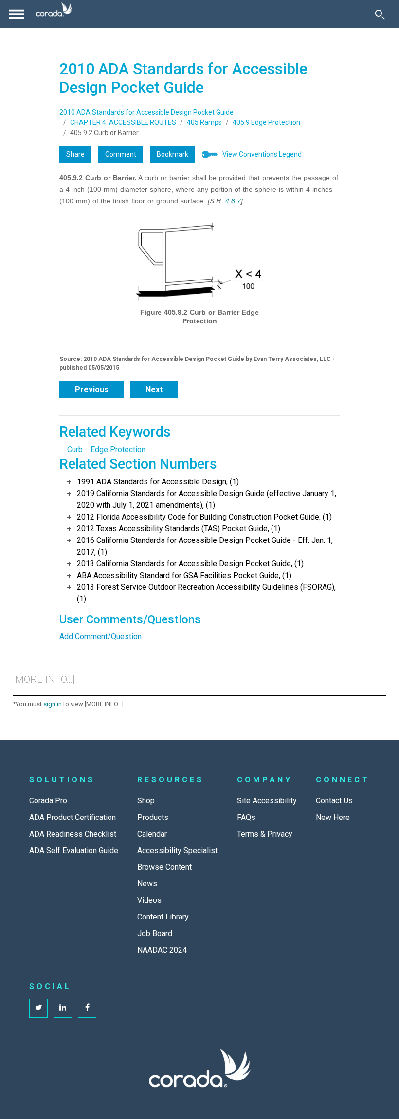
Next (154, 389)
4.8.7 (233, 201)
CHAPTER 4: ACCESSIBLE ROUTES (123, 122)
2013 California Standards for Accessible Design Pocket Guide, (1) (190, 563)
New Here (333, 817)
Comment (120, 154)
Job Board (154, 933)
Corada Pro (48, 800)
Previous (92, 389)
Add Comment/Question (100, 636)
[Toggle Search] (380, 14)
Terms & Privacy (264, 834)
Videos (149, 900)
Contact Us (334, 800)
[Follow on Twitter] (38, 1008)
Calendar (152, 834)
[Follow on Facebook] (87, 1008)
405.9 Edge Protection (266, 122)
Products (152, 817)
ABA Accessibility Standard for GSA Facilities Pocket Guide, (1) (184, 575)
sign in (52, 704)
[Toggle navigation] (16, 14)
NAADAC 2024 (162, 950)
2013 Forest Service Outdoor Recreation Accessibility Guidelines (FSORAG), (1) (206, 592)
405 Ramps (204, 122)
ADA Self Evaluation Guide (73, 850)
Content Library (163, 916)
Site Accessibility (267, 800)
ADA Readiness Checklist (72, 834)
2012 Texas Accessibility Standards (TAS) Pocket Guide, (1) (178, 528)
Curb (75, 449)
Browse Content (164, 867)
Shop (146, 800)
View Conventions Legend (262, 154)
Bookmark (172, 154)
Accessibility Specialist (177, 850)
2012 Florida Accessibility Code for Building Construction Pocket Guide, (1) (204, 516)
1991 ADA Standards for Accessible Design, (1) (158, 481)
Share (75, 154)
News (147, 883)
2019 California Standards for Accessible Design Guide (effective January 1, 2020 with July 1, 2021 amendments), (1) (206, 499)
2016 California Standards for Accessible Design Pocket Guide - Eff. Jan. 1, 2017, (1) (205, 546)
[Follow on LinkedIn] (63, 1008)
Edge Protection (118, 449)
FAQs (246, 817)
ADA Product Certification (72, 817)
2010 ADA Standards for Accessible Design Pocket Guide (146, 112)
